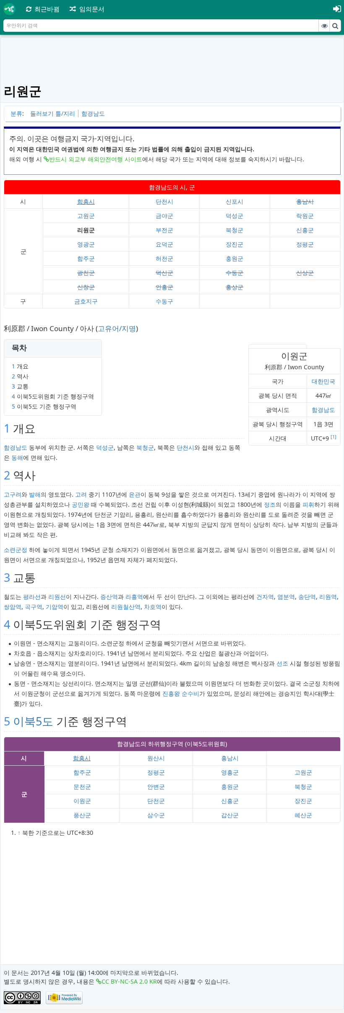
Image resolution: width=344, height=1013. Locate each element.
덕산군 (164, 273)
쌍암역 (12, 607)
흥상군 (234, 287)
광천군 (86, 273)
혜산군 (303, 815)
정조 (270, 504)
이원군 (82, 801)
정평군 (305, 244)
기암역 (54, 607)
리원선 (57, 597)
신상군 (305, 273)
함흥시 (86, 201)
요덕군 (164, 244)
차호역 (153, 607)
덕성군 (234, 216)
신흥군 (305, 230)
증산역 (109, 597)
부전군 (164, 230)
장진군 (234, 244)
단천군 (156, 801)
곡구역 (33, 607)
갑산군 (230, 815)
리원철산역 (126, 607)
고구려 (12, 494)
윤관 (135, 494)
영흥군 (230, 772)
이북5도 (33, 721)
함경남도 (93, 113)
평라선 (32, 597)
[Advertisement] (172, 59)
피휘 (308, 504)
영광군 (86, 244)
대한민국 (323, 381)
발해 (35, 494)
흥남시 (305, 201)
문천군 (82, 786)
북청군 (234, 230)
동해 (17, 457)
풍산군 (82, 815)
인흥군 (164, 287)
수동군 (234, 273)
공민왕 (80, 504)
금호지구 (86, 301)
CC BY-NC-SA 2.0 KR (129, 981)
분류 (16, 113)
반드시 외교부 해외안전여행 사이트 (95, 159)
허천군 (164, 258)
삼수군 (156, 815)
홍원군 (234, 258)
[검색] (335, 25)
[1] (333, 437)
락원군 (305, 216)
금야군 (164, 216)
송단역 (307, 597)
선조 (282, 663)
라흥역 (134, 597)
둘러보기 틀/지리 (52, 113)
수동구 (164, 301)
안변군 (156, 786)
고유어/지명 (117, 328)
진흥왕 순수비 (180, 693)
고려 (81, 494)
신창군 (86, 287)
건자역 (265, 597)
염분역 (286, 597)
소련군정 (15, 550)
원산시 (156, 758)
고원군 (86, 216)
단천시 (164, 201)
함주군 (86, 258)
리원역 (328, 597)
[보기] (324, 25)
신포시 (234, 201)
